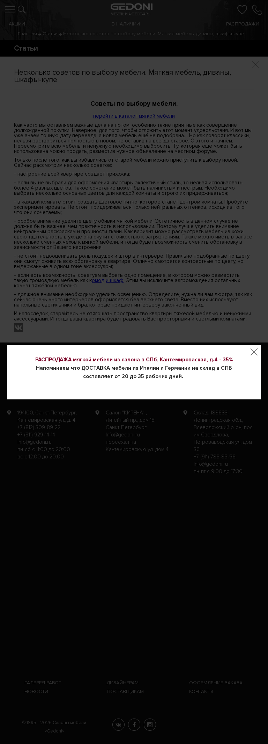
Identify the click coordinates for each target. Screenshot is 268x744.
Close (254, 351)
